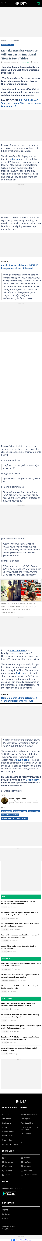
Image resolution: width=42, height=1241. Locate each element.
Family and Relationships (9, 980)
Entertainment (14, 40)
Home (3, 40)
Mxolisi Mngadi (25, 62)
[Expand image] (40, 581)
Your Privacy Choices (23, 1240)
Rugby (4, 907)
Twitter (20, 673)
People (4, 991)
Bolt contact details (10, 814)
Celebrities (5, 929)
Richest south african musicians (14, 818)
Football (4, 1054)
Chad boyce (6, 811)
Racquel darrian (19, 811)
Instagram (14, 159)
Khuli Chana (22, 759)
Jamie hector (34, 811)
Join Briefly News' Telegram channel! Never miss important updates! (21, 103)
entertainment (18, 650)
